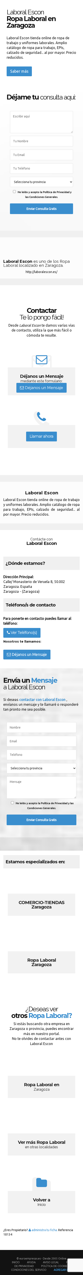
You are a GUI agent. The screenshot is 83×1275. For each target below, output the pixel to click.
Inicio (16, 1262)
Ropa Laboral (41, 954)
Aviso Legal (51, 1262)
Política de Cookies (55, 1266)
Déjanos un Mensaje (43, 387)
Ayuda (31, 1262)
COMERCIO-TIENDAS (41, 897)
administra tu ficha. (44, 1230)
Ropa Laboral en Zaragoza (41, 1079)
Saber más (19, 71)
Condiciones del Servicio (28, 1269)
